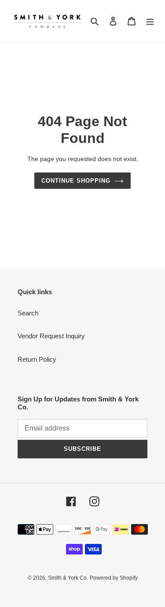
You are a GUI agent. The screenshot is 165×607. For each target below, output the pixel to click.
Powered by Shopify (114, 578)
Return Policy (37, 359)
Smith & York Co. (68, 578)
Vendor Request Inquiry (51, 336)
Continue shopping (76, 180)
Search (28, 313)
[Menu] (150, 20)
